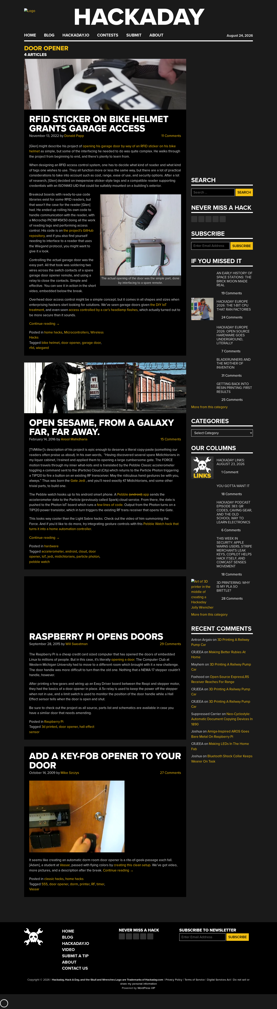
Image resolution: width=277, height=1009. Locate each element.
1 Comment (229, 472)
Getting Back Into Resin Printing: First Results (234, 388)
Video (68, 949)
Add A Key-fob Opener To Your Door (105, 761)
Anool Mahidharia (74, 439)
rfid (31, 348)
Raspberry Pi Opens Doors (96, 636)
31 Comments (231, 375)
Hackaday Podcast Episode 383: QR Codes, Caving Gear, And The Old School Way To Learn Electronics (234, 512)
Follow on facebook (194, 219)
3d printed (49, 727)
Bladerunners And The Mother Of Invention (234, 363)
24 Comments (232, 317)
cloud (83, 551)
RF (93, 884)
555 (45, 884)
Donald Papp (74, 136)
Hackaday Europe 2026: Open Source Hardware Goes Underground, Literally (233, 335)
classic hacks (54, 879)
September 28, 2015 (44, 644)
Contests (107, 35)
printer (85, 884)
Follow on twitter (201, 219)
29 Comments (170, 644)
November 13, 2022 (44, 136)
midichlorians (65, 556)
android (71, 551)
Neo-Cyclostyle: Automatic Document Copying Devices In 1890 (222, 719)
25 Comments (232, 400)
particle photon (87, 556)
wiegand (42, 348)
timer (100, 884)
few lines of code (110, 505)
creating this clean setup (132, 865)
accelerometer (53, 551)
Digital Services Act (219, 979)
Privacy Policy (173, 979)
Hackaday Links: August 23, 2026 (231, 462)
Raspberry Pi (53, 722)
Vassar (65, 865)
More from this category (209, 407)
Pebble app (133, 494)
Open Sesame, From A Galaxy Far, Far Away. (101, 427)
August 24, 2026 (240, 35)
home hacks (53, 332)
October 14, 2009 (42, 773)
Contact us (223, 219)
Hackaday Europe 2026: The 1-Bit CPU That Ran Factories (234, 305)
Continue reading (44, 324)
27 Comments (170, 773)
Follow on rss (216, 219)
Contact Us (75, 968)
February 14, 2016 (42, 439)
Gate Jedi (78, 481)
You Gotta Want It (233, 486)
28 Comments (232, 598)
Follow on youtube (208, 219)
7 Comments (230, 351)
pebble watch (39, 562)
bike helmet (51, 343)
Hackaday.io (75, 35)
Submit (134, 35)
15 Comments (170, 439)
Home (30, 35)
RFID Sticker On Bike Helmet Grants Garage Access (99, 124)
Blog (49, 35)
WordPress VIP (146, 988)
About (156, 35)
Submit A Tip (75, 955)
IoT (44, 556)
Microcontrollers (76, 332)
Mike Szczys (70, 773)
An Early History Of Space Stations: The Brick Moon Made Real (234, 279)
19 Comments (231, 293)
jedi (50, 556)
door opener (70, 343)
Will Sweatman (76, 644)
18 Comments (231, 494)
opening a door (122, 659)
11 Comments (171, 136)
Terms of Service (195, 979)
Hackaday (138, 17)
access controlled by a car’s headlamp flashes (103, 310)
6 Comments (231, 530)
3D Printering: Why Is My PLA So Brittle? (233, 587)
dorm (74, 884)
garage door (91, 343)
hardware (51, 546)
